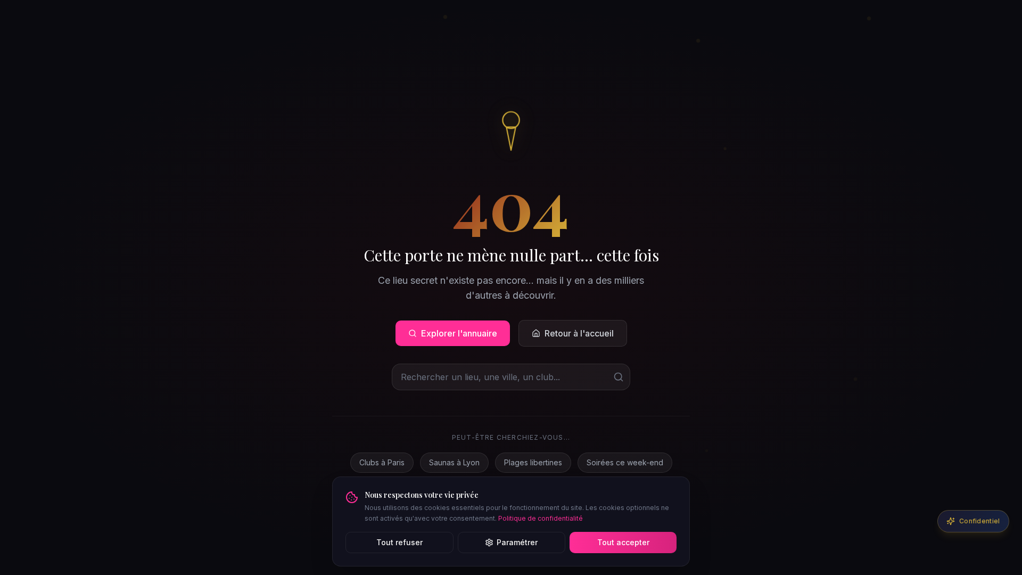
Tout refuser (399, 542)
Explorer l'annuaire (459, 333)
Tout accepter (623, 542)
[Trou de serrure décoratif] (511, 129)
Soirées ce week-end (625, 462)
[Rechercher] (618, 377)
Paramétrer (517, 542)
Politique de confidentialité (540, 518)
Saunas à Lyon (454, 462)
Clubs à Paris (382, 462)
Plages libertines (533, 462)
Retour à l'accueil (579, 333)
